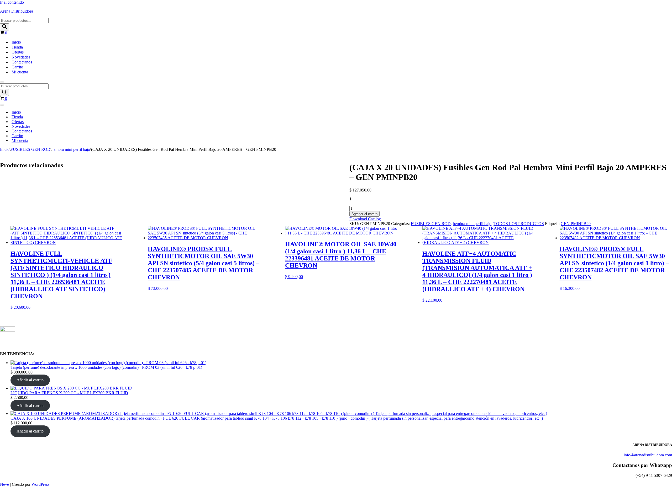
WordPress (40, 484)
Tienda (17, 47)
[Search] (4, 26)
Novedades (21, 57)
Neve (4, 484)
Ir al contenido (12, 2)
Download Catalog (365, 219)
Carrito (17, 67)
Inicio (16, 42)
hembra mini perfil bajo (70, 149)
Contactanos (22, 62)
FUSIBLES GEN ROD (30, 149)
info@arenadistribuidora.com (648, 455)
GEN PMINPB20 (576, 223)
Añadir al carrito (30, 380)
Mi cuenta (20, 72)
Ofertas (18, 52)
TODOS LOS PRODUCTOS (519, 223)
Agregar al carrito (364, 214)
